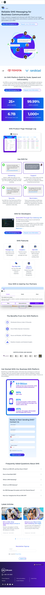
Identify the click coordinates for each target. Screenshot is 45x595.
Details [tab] (22, 294)
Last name (13, 430)
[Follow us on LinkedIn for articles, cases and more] (7, 584)
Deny (8, 303)
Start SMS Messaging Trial (12, 90)
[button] (11, 447)
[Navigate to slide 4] (21, 539)
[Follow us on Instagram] (5, 584)
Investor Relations (20, 580)
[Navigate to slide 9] (29, 539)
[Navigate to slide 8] (28, 539)
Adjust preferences (22, 303)
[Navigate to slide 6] (24, 539)
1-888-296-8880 (7, 574)
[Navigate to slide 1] (15, 539)
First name (13, 424)
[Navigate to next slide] (43, 519)
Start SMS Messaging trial (9, 24)
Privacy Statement (5, 578)
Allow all (36, 303)
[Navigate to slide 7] (26, 539)
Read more (19, 228)
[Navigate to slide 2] (17, 539)
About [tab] (37, 294)
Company (13, 435)
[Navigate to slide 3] (19, 539)
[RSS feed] (10, 584)
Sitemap (3, 580)
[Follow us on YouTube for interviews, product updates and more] (12, 584)
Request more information (28, 24)
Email (12, 440)
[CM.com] (5, 2)
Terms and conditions (20, 578)
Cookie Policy (34, 578)
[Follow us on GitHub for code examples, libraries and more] (3, 584)
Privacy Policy (19, 450)
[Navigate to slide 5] (22, 539)
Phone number (14, 445)
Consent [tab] (8, 294)
